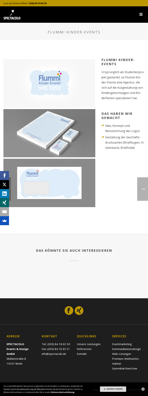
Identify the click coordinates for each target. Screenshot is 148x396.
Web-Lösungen (121, 354)
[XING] (4, 202)
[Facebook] (4, 175)
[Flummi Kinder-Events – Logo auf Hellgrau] (49, 83)
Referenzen (84, 349)
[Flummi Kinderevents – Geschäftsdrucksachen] (49, 133)
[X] (4, 184)
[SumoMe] (4, 220)
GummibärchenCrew (124, 368)
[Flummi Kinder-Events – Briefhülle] (49, 183)
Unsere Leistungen (89, 344)
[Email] (4, 211)
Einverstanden (114, 389)
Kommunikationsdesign (126, 349)
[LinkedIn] (4, 193)
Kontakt (82, 354)
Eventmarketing (122, 344)
